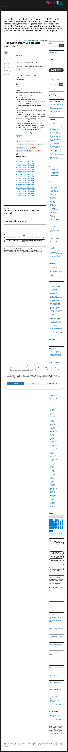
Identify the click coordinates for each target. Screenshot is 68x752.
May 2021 (52, 476)
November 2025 (53, 414)
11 (56, 522)
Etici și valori (52, 301)
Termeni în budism (54, 175)
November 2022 (53, 459)
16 (52, 525)
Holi (51, 275)
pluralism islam (7, 68)
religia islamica (7, 70)
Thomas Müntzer (53, 219)
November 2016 (53, 494)
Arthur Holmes (53, 252)
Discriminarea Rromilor (55, 136)
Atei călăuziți (52, 289)
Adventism (52, 184)
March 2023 (52, 453)
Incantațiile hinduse (54, 277)
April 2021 (52, 477)
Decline (34, 383)
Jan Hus (51, 202)
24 (54, 528)
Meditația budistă (53, 172)
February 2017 (53, 492)
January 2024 (52, 442)
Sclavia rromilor (53, 157)
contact (52, 94)
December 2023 (53, 444)
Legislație (52, 339)
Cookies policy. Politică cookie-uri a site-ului (24, 386)
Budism (51, 167)
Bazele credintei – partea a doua (56, 111)
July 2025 (52, 417)
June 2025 (52, 419)
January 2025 (52, 425)
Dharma (51, 272)
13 (60, 522)
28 (62, 528)
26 (58, 528)
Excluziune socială (54, 137)
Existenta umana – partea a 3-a (56, 104)
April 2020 (52, 482)
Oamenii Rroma (54, 124)
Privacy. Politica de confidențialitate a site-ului (43, 386)
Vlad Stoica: (52, 348)
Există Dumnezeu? (54, 303)
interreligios (7, 64)
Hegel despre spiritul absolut (56, 253)
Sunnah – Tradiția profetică (56, 328)
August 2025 (52, 416)
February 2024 (53, 441)
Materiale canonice (54, 231)
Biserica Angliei (53, 190)
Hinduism (52, 263)
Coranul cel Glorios (54, 293)
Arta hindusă (52, 267)
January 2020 (52, 484)
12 (58, 522)
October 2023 (52, 446)
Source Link (19, 134)
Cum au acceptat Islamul (55, 297)
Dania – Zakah (53, 299)
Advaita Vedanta (53, 266)
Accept (15, 383)
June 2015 (52, 498)
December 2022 (53, 457)
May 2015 (52, 499)
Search (50, 43)
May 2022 (52, 467)
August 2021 (52, 474)
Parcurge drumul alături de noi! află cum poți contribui (56, 70)
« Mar (52, 533)
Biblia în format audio (54, 188)
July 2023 (52, 449)
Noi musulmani (53, 314)
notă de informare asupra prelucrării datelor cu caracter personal (25, 241)
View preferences (52, 383)
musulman (6, 67)
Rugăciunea (52, 325)
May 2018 (52, 489)
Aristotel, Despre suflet (55, 250)
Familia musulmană (54, 304)
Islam (20, 40)
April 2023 (52, 452)
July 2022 (52, 464)
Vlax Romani (52, 160)
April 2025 (52, 421)
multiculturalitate (8, 66)
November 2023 (53, 445)
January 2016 (52, 496)
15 (49, 525)
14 (62, 522)
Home (15, 40)
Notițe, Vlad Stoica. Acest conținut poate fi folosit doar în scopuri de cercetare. (56, 353)
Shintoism (52, 395)
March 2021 (52, 478)
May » (60, 533)
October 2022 (53, 460)
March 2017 (52, 491)
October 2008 (53, 506)
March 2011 (52, 502)
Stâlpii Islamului (53, 326)
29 (49, 531)
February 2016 (53, 495)
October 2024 (53, 430)
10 (54, 522)
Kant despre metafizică (55, 256)
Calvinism (52, 194)
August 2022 (52, 463)
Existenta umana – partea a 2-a (56, 112)
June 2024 (52, 435)
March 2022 (52, 470)
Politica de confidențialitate (14, 234)
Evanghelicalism (53, 195)
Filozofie (51, 248)
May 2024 (52, 437)
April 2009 (52, 503)
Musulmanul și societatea (55, 310)
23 (52, 528)
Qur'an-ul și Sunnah (54, 321)
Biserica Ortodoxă (53, 193)
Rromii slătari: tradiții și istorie (56, 154)
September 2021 (53, 473)
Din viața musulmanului (55, 300)
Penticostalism (53, 209)
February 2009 (53, 505)
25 (56, 528)
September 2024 (53, 431)
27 (60, 528)
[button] (60, 365)
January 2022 (52, 471)
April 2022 (52, 469)
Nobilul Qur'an (53, 313)
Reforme (52, 216)
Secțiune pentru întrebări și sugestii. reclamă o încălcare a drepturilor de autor (56, 543)
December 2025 (53, 413)
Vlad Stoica (6, 55)
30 (52, 531)
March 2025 (52, 423)
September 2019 (53, 487)
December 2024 (53, 427)
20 (60, 525)
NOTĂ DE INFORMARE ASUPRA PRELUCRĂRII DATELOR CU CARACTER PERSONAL (56, 569)
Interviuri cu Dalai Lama (55, 171)
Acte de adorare (53, 288)
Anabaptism (52, 186)
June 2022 (52, 466)
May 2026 (52, 410)
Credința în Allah (53, 296)
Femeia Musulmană (54, 307)
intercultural (7, 63)
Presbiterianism (53, 211)
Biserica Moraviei (53, 191)
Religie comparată (54, 362)
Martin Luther (53, 207)
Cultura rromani (53, 132)
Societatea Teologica (54, 703)
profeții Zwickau (53, 212)
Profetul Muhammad (54, 319)
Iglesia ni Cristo (53, 198)
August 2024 (52, 432)
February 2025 (53, 424)
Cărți (51, 128)
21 (62, 525)
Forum (51, 62)
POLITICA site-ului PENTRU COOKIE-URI (56, 561)
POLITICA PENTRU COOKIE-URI (13, 237)
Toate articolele (54, 238)
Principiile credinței (54, 318)
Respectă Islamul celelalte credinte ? (8, 73)
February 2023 (53, 455)
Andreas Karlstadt (53, 187)
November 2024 (53, 428)
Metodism (52, 208)
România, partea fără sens (55, 355)
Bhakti (51, 270)
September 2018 (53, 488)
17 (54, 525)
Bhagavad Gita (53, 268)
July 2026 (52, 409)
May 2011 (52, 501)
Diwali (51, 274)
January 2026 (53, 412)
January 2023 (52, 456)
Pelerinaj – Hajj (53, 315)
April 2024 (52, 438)
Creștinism (52, 182)
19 (58, 525)
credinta (6, 61)
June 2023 (52, 450)
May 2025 (52, 420)
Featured (52, 306)
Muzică (51, 144)
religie (5, 71)
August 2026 (52, 407)
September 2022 (53, 462)
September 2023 (53, 448)
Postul (51, 317)
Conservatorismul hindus (55, 271)
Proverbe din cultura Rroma (55, 146)
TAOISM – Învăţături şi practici (56, 704)
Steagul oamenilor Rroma (55, 158)
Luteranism (52, 205)
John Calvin (52, 204)
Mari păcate (52, 308)
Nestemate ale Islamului (55, 311)
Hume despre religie (54, 255)
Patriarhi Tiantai (53, 173)
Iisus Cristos (52, 200)
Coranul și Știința (53, 294)
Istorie (51, 201)
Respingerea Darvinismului (55, 322)
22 (49, 528)
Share (50, 608)
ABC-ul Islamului (53, 286)
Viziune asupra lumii (28, 40)
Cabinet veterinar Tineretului (55, 682)
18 (56, 525)
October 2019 (52, 485)
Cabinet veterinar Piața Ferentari (55, 675)
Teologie (52, 218)
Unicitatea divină (53, 331)
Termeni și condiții (31, 234)
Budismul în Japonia (54, 169)
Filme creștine (53, 197)
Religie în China (53, 388)
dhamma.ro (52, 698)
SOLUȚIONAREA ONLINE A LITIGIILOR (33, 237)
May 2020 (52, 481)
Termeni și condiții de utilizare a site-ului (56, 557)
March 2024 (52, 439)
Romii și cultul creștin (54, 147)
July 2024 (52, 434)
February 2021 (53, 480)
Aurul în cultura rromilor (55, 126)
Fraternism (52, 226)
